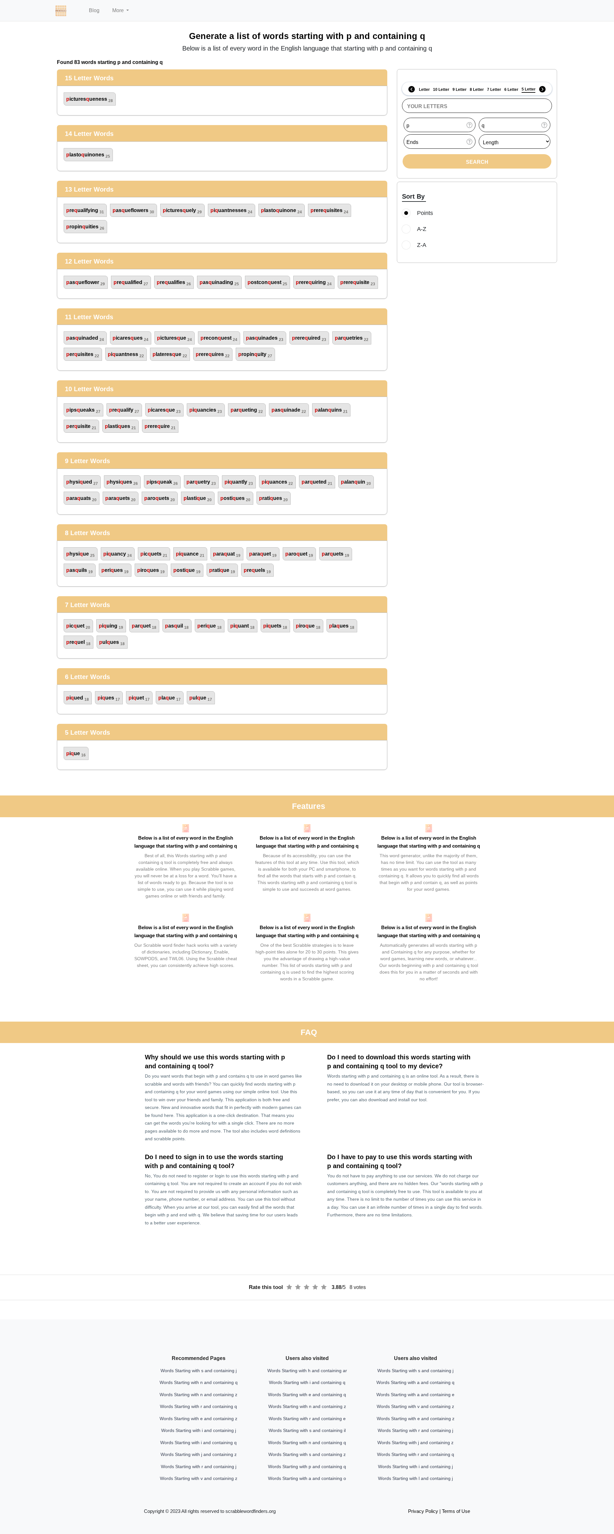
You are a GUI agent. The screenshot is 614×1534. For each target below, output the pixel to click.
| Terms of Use (454, 1511)
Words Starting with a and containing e (415, 1394)
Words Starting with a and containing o (307, 1478)
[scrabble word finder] (61, 10)
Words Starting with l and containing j (415, 1478)
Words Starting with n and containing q (199, 1382)
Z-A (421, 245)
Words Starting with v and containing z (198, 1478)
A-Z (421, 229)
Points (425, 213)
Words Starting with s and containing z (307, 1454)
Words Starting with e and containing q (307, 1394)
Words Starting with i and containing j (198, 1430)
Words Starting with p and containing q (307, 1466)
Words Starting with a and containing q (415, 1382)
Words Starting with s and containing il (307, 1430)
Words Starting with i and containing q (198, 1442)
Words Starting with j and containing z (199, 1454)
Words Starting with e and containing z (198, 1418)
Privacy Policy (423, 1511)
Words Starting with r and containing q (198, 1406)
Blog (94, 10)
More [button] (118, 10)
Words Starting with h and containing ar (307, 1370)
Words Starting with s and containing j (199, 1370)
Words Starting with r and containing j (198, 1466)
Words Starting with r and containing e (307, 1418)
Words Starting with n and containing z (198, 1394)
